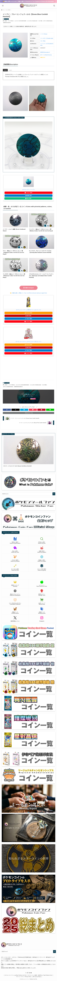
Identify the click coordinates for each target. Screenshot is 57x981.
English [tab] (10, 70)
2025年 (5, 20)
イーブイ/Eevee (10, 20)
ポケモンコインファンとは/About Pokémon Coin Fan (15, 975)
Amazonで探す (29, 312)
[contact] (31, 972)
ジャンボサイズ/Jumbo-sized (32, 20)
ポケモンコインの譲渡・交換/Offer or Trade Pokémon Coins (40, 975)
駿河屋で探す (29, 195)
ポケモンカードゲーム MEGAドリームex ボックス (28, 309)
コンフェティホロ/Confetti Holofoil (20, 20)
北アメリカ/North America (47, 20)
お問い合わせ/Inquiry (37, 976)
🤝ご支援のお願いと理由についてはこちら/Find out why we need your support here (28, 293)
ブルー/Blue (40, 20)
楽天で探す (29, 315)
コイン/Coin (7, 382)
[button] (7, 410)
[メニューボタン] (3, 5)
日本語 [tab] (5, 70)
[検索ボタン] (54, 5)
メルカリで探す (29, 192)
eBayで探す (28, 198)
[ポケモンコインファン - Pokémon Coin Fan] (28, 5)
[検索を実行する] (53, 493)
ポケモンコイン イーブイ (28, 189)
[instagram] (27, 972)
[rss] (29, 972)
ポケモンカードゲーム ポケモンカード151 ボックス (28, 341)
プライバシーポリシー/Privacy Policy (23, 976)
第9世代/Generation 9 (7, 22)
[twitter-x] (26, 972)
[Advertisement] (28, 368)
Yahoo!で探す (29, 318)
